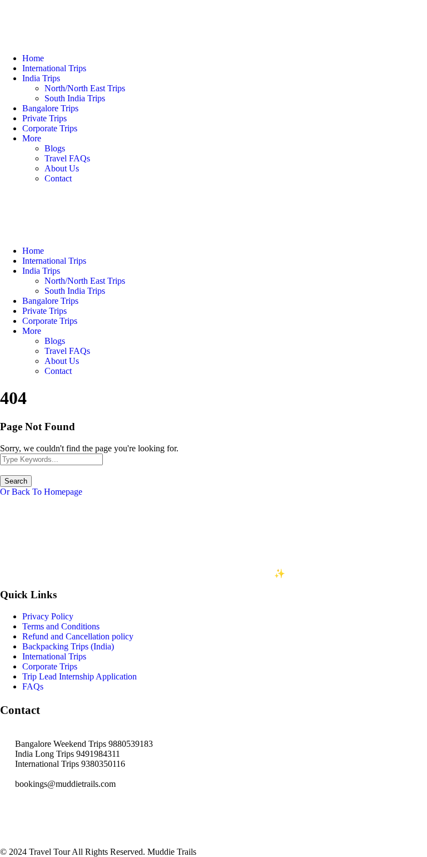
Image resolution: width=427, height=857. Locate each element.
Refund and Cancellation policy (77, 636)
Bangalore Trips (50, 108)
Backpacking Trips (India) (68, 646)
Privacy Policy (47, 616)
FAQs (32, 686)
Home (33, 58)
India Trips (41, 78)
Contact (58, 178)
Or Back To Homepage (41, 491)
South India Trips (74, 98)
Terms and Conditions (61, 626)
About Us (61, 168)
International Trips (54, 68)
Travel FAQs (67, 158)
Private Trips (44, 118)
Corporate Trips (49, 128)
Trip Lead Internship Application (79, 676)
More (31, 138)
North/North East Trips (84, 88)
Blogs (54, 148)
